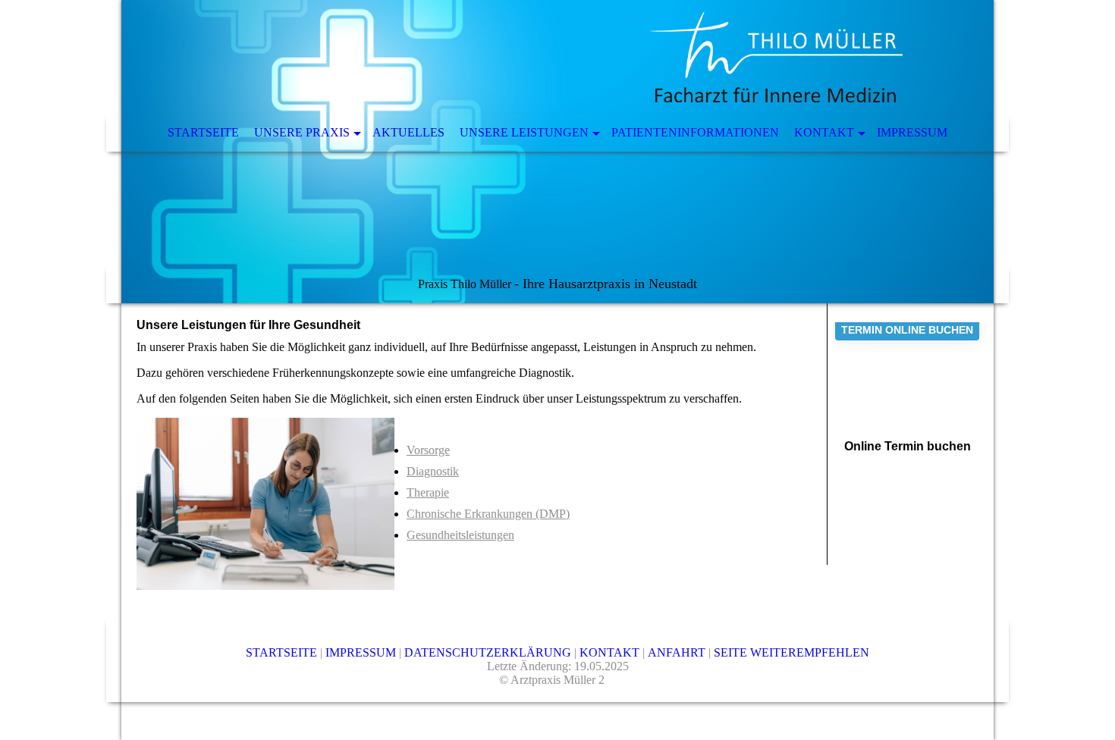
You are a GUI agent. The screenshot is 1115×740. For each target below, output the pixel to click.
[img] (557, 151)
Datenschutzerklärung (489, 652)
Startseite (203, 132)
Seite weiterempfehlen (791, 652)
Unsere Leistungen (524, 132)
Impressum (912, 132)
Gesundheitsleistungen (460, 534)
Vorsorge (428, 450)
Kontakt (824, 132)
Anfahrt (678, 652)
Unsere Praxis (302, 132)
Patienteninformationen (695, 132)
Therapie (428, 492)
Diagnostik (433, 471)
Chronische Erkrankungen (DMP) (488, 513)
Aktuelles (408, 132)
